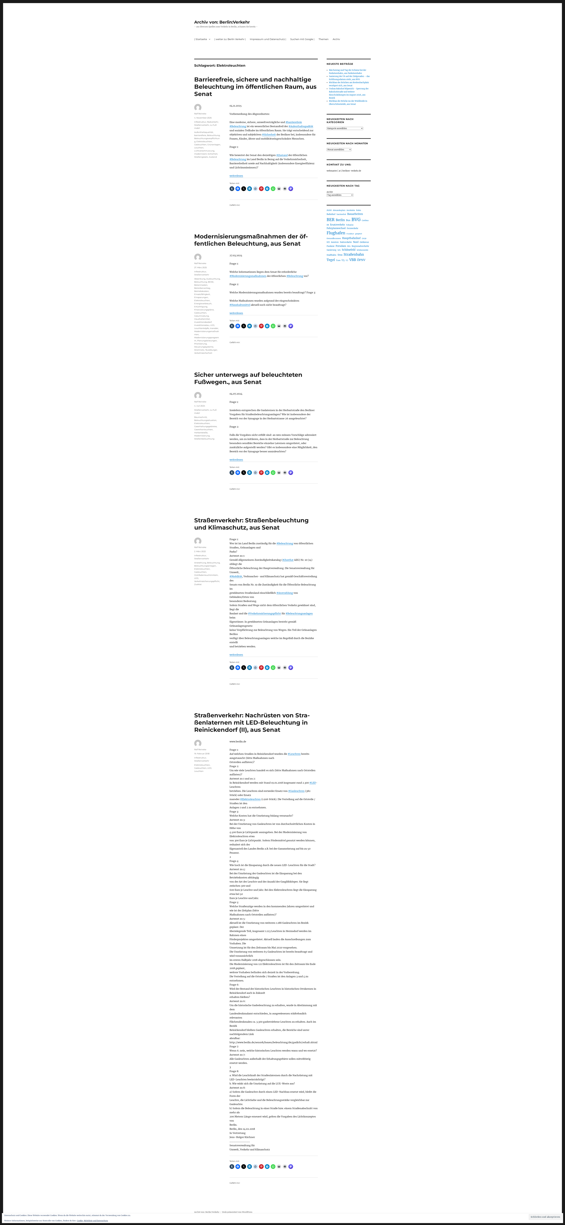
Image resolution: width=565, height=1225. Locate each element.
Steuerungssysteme (203, 347)
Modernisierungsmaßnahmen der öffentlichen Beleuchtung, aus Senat (251, 240)
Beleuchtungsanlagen (205, 566)
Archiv (330, 192)
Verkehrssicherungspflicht (206, 581)
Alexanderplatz (339, 210)
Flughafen (336, 233)
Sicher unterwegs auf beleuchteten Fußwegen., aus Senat (248, 378)
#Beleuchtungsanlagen (299, 613)
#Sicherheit (269, 134)
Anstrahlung (200, 563)
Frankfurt (350, 234)
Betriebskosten (201, 291)
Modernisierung (202, 435)
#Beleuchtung (238, 126)
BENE (211, 282)
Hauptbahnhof (351, 238)
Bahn (358, 210)
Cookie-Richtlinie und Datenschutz (92, 1221)
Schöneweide (362, 250)
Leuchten (198, 147)
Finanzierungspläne (204, 309)
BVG (356, 219)
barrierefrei (341, 214)
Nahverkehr (346, 242)
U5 (343, 260)
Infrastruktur (200, 122)
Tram (338, 260)
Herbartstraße (201, 432)
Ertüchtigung (200, 306)
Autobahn (351, 210)
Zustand (213, 157)
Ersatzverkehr (337, 224)
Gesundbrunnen (334, 238)
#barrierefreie (294, 122)
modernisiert (200, 154)
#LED (312, 782)
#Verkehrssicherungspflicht (264, 613)
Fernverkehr (352, 228)
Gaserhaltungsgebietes (205, 426)
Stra (340, 254)
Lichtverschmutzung (204, 151)
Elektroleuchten (204, 141)
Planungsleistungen (207, 340)
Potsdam (341, 245)
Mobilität (335, 242)
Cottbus (365, 220)
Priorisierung (200, 343)
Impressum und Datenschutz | (268, 39)
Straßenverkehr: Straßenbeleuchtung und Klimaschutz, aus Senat (251, 524)
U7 (347, 260)
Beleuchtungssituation (205, 420)
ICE (328, 242)
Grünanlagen (213, 144)
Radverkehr (212, 122)
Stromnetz (199, 350)
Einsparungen (201, 297)
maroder (214, 328)
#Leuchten (294, 753)
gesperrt (358, 234)
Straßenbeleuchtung (204, 439)
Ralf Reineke (200, 113)
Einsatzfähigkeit (202, 294)
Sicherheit (212, 154)
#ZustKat (288, 559)
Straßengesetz (201, 157)
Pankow (330, 246)
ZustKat (198, 584)
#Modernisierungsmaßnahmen (248, 275)
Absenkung (199, 279)
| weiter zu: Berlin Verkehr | (230, 39)
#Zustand (282, 155)
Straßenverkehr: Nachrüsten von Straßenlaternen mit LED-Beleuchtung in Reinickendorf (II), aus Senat (252, 722)
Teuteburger (211, 350)
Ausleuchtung (213, 279)
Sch (339, 250)
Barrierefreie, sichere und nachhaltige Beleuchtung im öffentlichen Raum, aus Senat (255, 86)
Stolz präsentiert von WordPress (237, 1212)
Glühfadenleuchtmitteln (206, 575)
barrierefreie (200, 135)
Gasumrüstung (201, 316)
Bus (348, 220)
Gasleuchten (200, 144)
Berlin (340, 220)
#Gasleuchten (296, 790)
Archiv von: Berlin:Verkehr (222, 22)
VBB (352, 260)
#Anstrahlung (284, 592)
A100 (329, 210)
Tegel (331, 260)
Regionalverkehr (360, 246)
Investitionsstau (201, 325)
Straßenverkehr (201, 125)
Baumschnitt (200, 417)
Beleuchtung (213, 135)
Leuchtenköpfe (201, 328)
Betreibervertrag (202, 288)
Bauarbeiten (355, 214)
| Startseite (200, 39)
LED (212, 325)
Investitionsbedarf (203, 322)
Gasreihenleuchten (203, 429)
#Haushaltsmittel (240, 304)
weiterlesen (236, 175)
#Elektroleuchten (250, 799)
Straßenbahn (354, 254)
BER (331, 219)
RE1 (348, 246)
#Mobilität (236, 576)
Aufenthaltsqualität (203, 132)
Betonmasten (200, 285)
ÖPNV (361, 260)
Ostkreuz (364, 242)
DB (328, 225)
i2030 (364, 238)
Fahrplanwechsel (336, 228)
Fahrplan (349, 225)
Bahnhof (331, 214)
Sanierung (331, 250)
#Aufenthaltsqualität (301, 126)
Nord (356, 242)
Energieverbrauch (203, 303)
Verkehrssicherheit (203, 353)
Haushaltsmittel (202, 319)
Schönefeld (348, 249)
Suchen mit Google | (302, 39)
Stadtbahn (331, 255)
